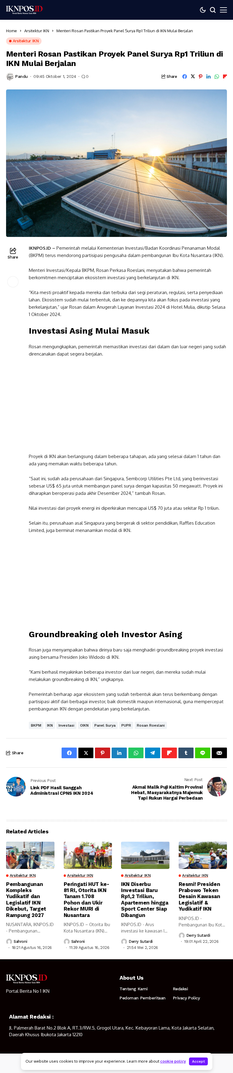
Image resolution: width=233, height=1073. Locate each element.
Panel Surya (105, 725)
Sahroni (20, 941)
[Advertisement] (128, 407)
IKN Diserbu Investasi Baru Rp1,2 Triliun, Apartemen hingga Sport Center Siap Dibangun (144, 899)
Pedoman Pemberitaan (143, 997)
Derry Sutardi (141, 941)
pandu (21, 76)
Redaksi (180, 988)
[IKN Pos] (24, 10)
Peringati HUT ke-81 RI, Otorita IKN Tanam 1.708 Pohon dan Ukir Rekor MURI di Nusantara (86, 899)
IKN (50, 725)
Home (11, 30)
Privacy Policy (186, 997)
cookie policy (173, 1061)
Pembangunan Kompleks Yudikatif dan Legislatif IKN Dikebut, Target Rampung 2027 (26, 899)
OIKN (84, 725)
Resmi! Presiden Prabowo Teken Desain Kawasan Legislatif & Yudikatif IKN (199, 896)
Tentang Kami (134, 988)
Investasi (66, 725)
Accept (198, 1061)
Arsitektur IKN (36, 30)
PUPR (126, 725)
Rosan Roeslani (151, 725)
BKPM (36, 725)
